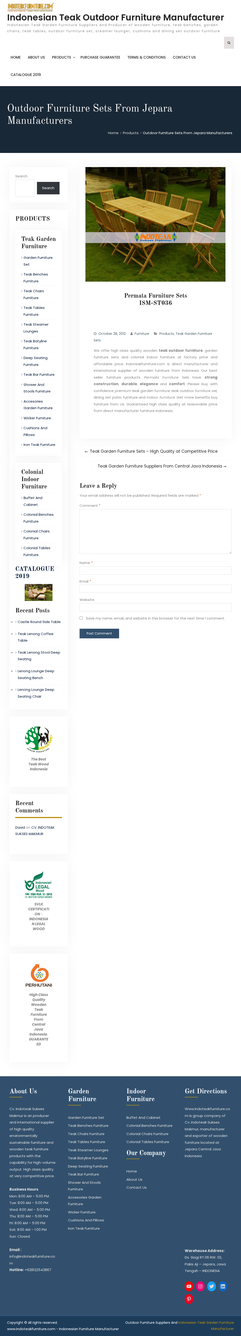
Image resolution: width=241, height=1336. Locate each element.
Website (87, 599)
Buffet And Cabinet (143, 1117)
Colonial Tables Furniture (147, 1141)
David (20, 827)
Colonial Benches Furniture (149, 1125)
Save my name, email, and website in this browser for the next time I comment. (155, 618)
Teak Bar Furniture (39, 374)
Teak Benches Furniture (88, 1125)
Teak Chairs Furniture (86, 1133)
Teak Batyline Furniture (87, 1158)
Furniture (142, 333)
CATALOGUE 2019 (26, 74)
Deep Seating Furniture (88, 1166)
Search (21, 176)
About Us (36, 57)
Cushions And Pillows (86, 1220)
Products (61, 57)
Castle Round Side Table (39, 621)
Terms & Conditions (146, 57)
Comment (90, 505)
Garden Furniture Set (86, 1117)
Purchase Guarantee (100, 57)
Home (16, 57)
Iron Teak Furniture (39, 444)
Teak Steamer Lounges (88, 1150)
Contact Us (184, 57)
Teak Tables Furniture (86, 1141)
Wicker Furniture (37, 418)
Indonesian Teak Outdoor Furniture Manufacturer (115, 17)
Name (86, 562)
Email (85, 581)
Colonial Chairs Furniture (147, 1133)
